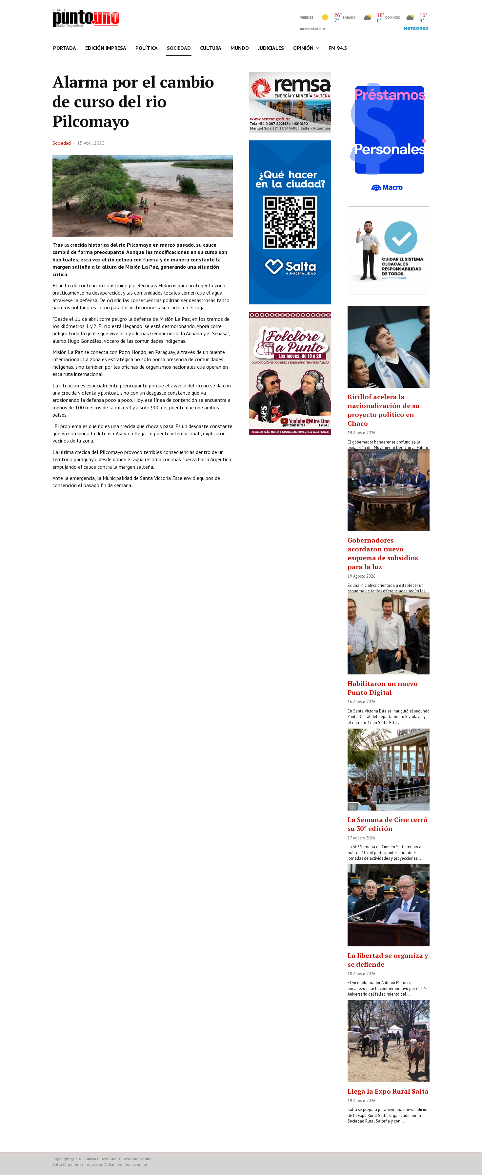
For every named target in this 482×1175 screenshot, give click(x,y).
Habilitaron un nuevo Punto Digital (383, 688)
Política (146, 48)
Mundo (240, 48)
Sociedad (179, 48)
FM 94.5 (338, 48)
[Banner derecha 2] (290, 222)
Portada (64, 48)
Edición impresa (105, 48)
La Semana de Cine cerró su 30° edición (388, 824)
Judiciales (271, 48)
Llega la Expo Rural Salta (388, 1091)
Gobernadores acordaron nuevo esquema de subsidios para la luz (383, 553)
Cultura (210, 48)
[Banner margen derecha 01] (389, 137)
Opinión (303, 48)
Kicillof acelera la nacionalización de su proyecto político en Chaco (383, 410)
